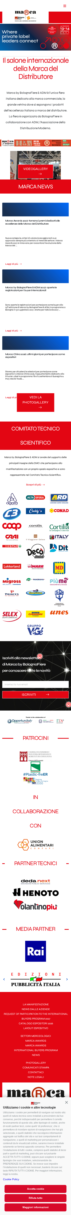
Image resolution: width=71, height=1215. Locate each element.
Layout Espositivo (35, 1028)
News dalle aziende (36, 1009)
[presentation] (4, 979)
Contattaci (36, 1072)
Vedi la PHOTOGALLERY (35, 399)
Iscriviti (29, 694)
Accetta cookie (35, 1188)
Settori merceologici (36, 1036)
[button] (66, 1102)
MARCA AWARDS (35, 1040)
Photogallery (36, 1062)
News (36, 1055)
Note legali (36, 1077)
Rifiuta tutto (35, 1198)
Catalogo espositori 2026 (36, 1023)
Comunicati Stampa (36, 1067)
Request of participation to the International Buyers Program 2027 (36, 1016)
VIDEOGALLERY (35, 169)
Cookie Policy (11, 1179)
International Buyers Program (36, 1050)
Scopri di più (34, 484)
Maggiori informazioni (36, 1207)
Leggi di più (12, 264)
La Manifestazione (36, 1004)
